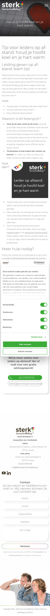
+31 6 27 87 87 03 (25, 464)
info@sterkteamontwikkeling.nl (25, 467)
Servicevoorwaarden (15, 555)
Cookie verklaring (40, 609)
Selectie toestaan (25, 351)
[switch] (43, 312)
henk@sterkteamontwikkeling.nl (25, 383)
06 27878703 (26, 377)
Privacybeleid (38, 552)
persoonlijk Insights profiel (36, 233)
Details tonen (36, 337)
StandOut (29, 612)
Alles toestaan (25, 344)
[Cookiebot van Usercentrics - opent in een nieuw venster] (36, 263)
